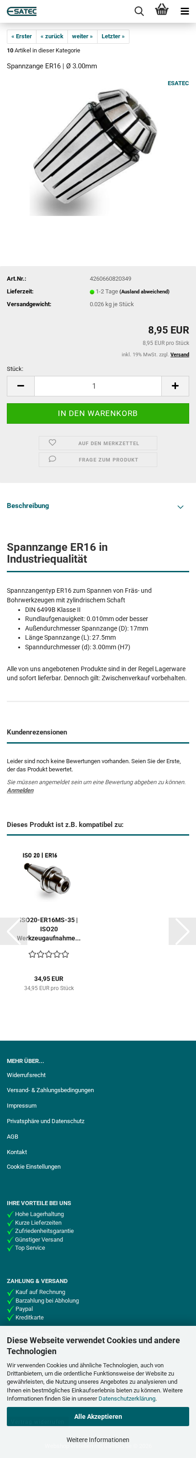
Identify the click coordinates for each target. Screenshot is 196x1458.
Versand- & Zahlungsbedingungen (50, 1090)
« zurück (52, 36)
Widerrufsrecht (26, 1075)
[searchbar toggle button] (139, 11)
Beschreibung (28, 506)
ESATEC (178, 83)
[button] (20, 386)
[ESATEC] (18, 11)
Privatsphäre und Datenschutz (45, 1121)
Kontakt (17, 1152)
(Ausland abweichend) (144, 292)
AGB (12, 1136)
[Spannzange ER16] (98, 147)
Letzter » (113, 36)
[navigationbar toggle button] (184, 11)
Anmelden (20, 790)
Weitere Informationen (98, 1439)
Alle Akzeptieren (98, 1416)
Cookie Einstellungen (34, 1166)
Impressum (21, 1105)
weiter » (82, 36)
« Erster (21, 36)
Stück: (15, 368)
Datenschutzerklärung (126, 1398)
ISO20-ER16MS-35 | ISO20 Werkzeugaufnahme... (49, 929)
